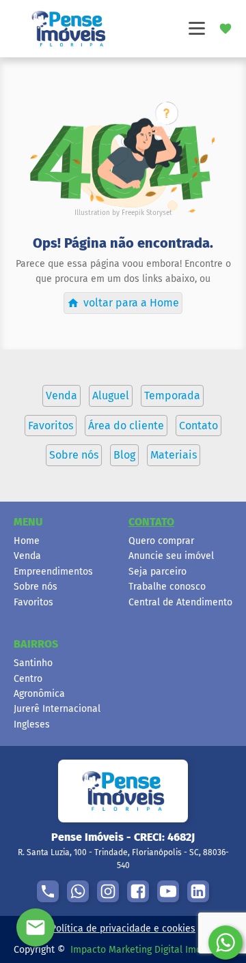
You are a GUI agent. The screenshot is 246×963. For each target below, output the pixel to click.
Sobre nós (35, 586)
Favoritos (33, 602)
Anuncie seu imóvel (171, 556)
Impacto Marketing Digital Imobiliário (151, 949)
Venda (27, 556)
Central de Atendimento (180, 602)
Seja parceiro (157, 571)
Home (27, 541)
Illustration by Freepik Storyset (123, 213)
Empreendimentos (53, 571)
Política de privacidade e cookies (123, 928)
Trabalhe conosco (167, 586)
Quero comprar (161, 541)
